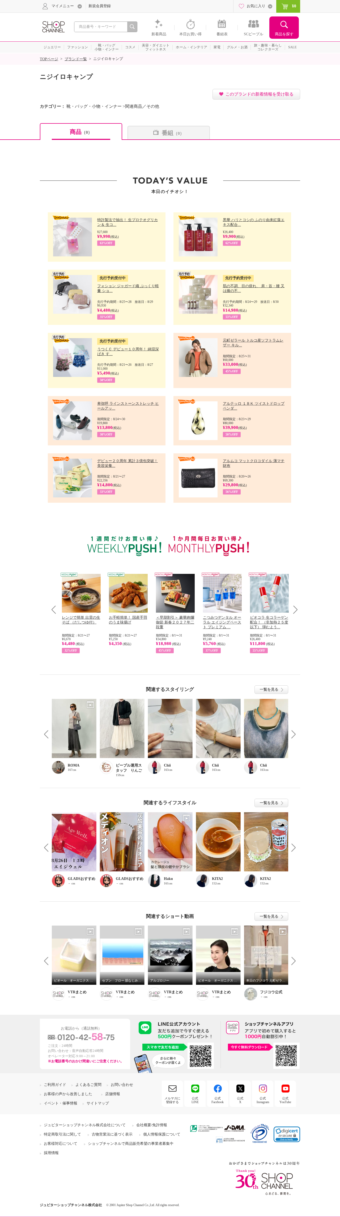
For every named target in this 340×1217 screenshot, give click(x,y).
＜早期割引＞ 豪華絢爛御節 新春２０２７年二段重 (175, 622)
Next (293, 609)
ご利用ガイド (55, 1085)
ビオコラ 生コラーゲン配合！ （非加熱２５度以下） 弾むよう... (269, 622)
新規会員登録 (99, 6)
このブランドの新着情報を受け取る (260, 94)
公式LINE (195, 1100)
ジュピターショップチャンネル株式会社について (85, 1125)
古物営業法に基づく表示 (112, 1134)
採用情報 (51, 1153)
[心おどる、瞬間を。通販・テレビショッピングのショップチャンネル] (53, 26)
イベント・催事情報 (60, 1103)
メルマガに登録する (172, 1100)
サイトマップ (98, 1103)
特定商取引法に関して (62, 1134)
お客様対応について (60, 1144)
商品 (81, 131)
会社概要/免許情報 (151, 1125)
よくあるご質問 (88, 1085)
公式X (240, 1100)
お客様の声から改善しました (68, 1094)
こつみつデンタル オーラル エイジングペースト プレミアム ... (222, 622)
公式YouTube (285, 1100)
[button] (287, 1134)
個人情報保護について (161, 1134)
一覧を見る (269, 689)
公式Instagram (263, 1100)
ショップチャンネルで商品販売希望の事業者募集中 (130, 1144)
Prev (55, 609)
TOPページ (49, 59)
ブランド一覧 (76, 59)
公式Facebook (217, 1100)
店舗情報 (112, 1094)
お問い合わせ (122, 1085)
